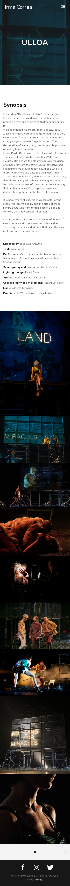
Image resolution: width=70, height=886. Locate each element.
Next (63, 852)
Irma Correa (18, 7)
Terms (38, 879)
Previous (7, 852)
